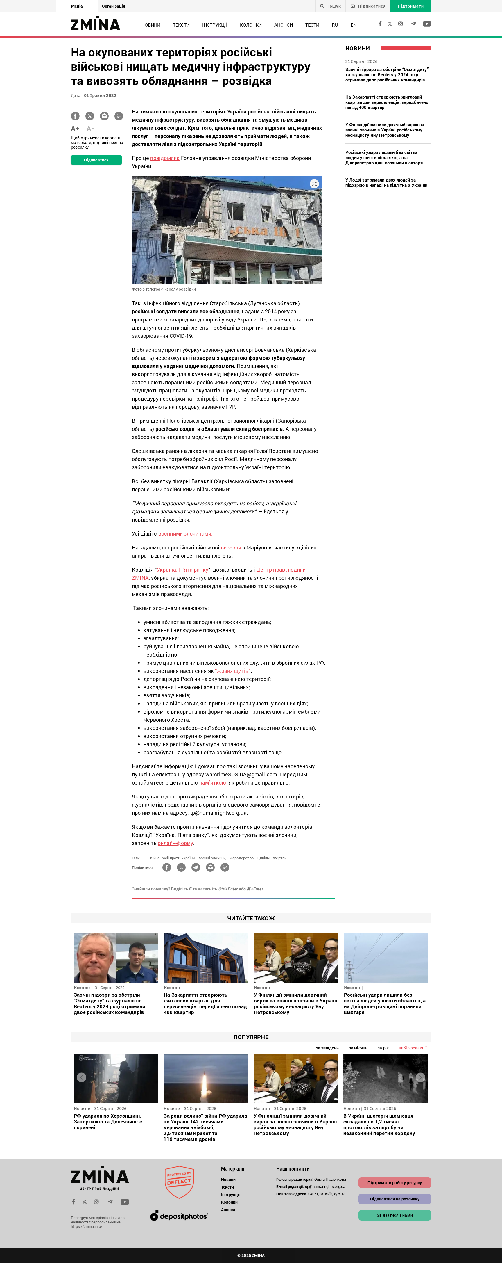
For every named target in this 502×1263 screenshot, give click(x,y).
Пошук (334, 6)
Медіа (77, 6)
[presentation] (81, 1077)
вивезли (231, 547)
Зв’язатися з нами (395, 1215)
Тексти (181, 25)
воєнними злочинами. (186, 533)
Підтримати (411, 6)
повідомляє (165, 157)
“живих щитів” (233, 670)
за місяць (358, 1048)
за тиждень (327, 1048)
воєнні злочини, (213, 857)
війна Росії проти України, (173, 857)
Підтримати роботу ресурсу (394, 1182)
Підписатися (371, 6)
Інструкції (214, 25)
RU (335, 25)
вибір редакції (413, 1048)
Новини (150, 25)
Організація (113, 6)
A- (90, 128)
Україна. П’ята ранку (182, 569)
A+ (75, 128)
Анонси (283, 25)
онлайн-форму (175, 842)
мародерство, (242, 857)
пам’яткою (212, 782)
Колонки (251, 25)
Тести (312, 25)
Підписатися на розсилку (395, 1199)
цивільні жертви (271, 857)
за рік (383, 1048)
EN (353, 25)
